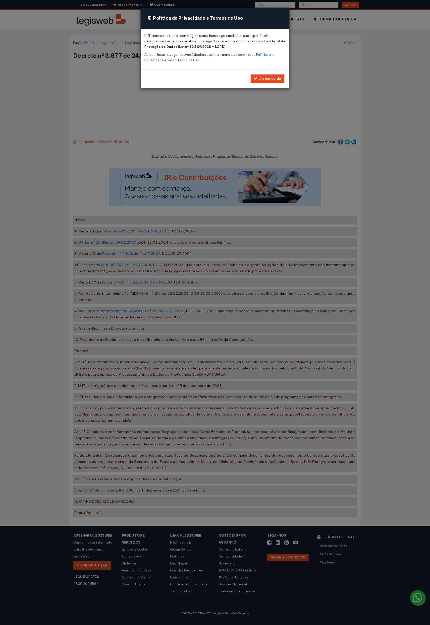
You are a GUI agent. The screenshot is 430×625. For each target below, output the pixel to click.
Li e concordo (269, 78)
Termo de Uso (188, 60)
